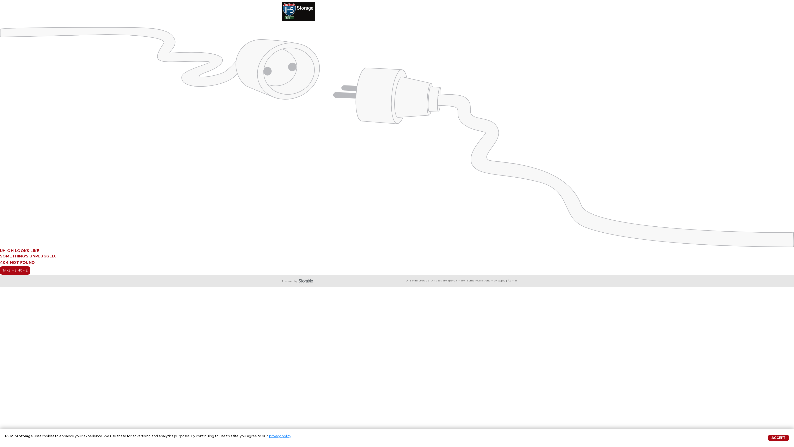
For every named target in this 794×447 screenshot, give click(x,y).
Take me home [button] (15, 270)
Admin (512, 280)
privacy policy (280, 436)
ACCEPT (778, 438)
